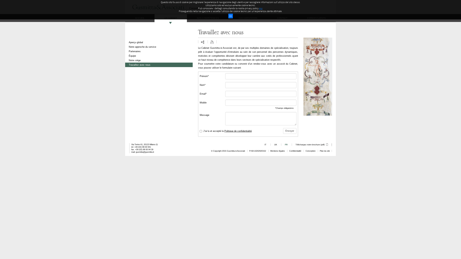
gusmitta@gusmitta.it (145, 152)
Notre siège (135, 60)
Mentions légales (277, 151)
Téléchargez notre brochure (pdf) (310, 145)
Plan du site (325, 151)
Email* (203, 93)
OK (230, 16)
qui (260, 8)
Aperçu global (136, 42)
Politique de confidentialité (238, 131)
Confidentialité (295, 151)
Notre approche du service (142, 47)
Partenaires (135, 51)
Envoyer (289, 131)
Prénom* (204, 76)
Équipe (132, 55)
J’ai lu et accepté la (227, 131)
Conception (310, 151)
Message (204, 115)
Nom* (202, 85)
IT (265, 145)
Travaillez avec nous (139, 64)
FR (286, 145)
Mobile (203, 102)
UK (275, 145)
